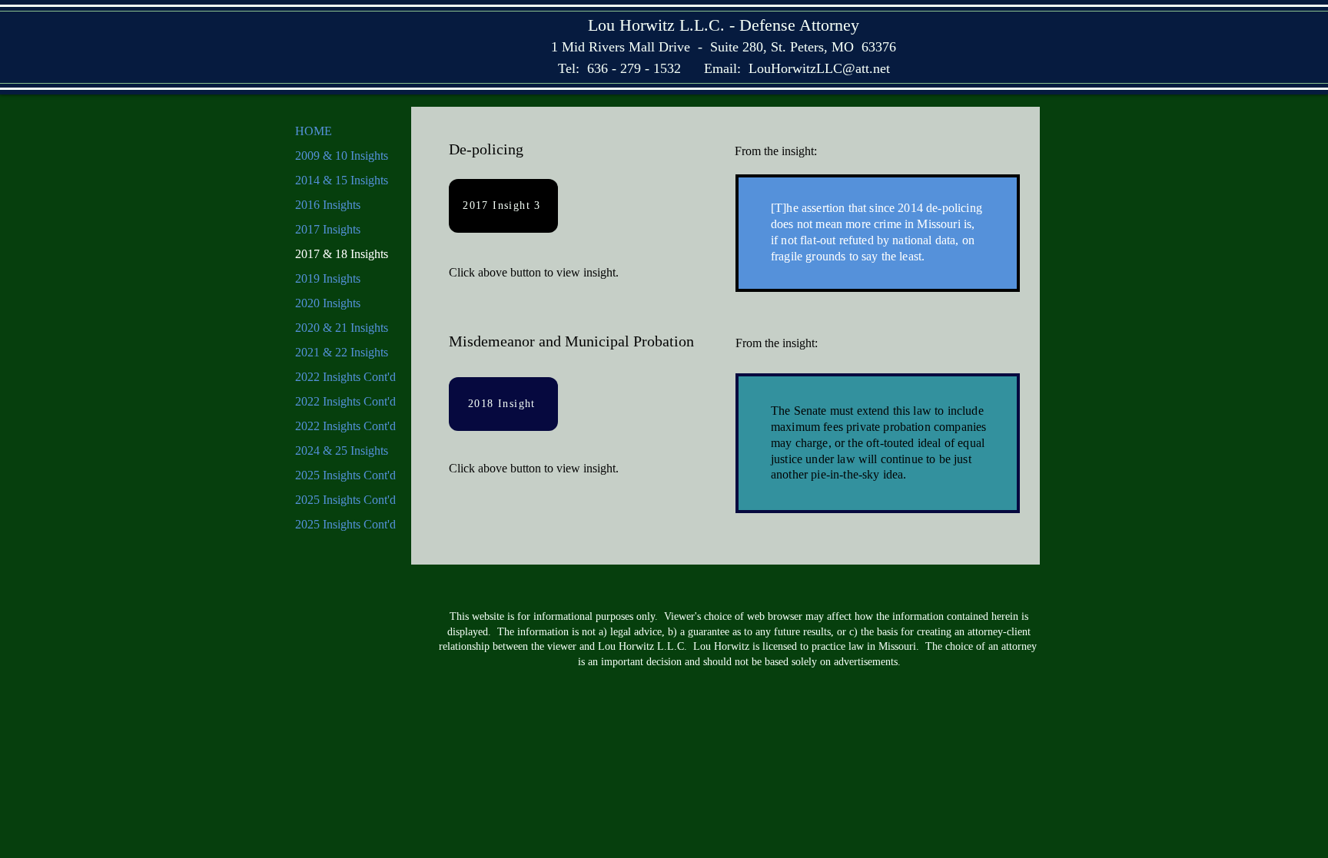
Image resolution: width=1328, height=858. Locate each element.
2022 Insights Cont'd (345, 376)
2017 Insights (327, 229)
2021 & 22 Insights (341, 352)
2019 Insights (327, 278)
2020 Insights (327, 303)
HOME (313, 130)
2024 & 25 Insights (341, 450)
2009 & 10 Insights (341, 155)
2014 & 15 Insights (341, 180)
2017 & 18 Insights (341, 253)
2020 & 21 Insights (341, 327)
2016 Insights (327, 204)
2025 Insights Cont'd (345, 475)
